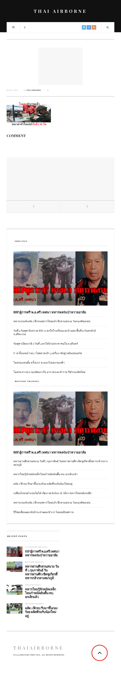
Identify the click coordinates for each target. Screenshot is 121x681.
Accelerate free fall (36, 547)
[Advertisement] (60, 66)
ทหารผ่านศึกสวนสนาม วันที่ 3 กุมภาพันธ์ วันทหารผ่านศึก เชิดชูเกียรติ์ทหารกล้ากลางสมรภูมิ (60, 462)
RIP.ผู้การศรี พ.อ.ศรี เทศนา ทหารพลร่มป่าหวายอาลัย (49, 312)
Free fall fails (33, 585)
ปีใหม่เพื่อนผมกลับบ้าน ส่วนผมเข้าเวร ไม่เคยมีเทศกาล (43, 512)
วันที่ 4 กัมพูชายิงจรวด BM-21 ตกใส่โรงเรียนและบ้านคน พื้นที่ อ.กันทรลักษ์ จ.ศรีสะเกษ (54, 332)
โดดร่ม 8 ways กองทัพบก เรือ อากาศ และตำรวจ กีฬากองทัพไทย (49, 372)
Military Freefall (34, 562)
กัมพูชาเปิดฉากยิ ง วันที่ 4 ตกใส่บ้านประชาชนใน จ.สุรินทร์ (45, 343)
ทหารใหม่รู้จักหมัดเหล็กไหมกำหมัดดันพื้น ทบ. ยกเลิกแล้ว (45, 474)
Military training (34, 604)
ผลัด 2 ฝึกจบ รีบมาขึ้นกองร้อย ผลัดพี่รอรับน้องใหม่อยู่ (42, 483)
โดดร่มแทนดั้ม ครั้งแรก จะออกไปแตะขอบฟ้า (39, 362)
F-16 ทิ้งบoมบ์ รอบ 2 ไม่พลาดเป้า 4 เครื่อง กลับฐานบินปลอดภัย (47, 353)
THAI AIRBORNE (60, 11)
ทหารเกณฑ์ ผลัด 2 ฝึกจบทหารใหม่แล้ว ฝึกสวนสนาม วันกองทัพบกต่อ (51, 321)
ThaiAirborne (38, 648)
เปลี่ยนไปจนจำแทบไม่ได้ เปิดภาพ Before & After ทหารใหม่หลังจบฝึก (52, 493)
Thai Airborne (33, 90)
